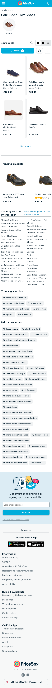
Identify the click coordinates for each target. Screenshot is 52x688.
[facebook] (28, 675)
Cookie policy (9, 613)
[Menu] (3, 3)
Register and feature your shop (17, 570)
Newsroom (7, 633)
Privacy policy (9, 608)
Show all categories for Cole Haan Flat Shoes (37, 213)
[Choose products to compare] (39, 51)
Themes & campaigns (13, 628)
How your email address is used (16, 520)
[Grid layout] (38, 42)
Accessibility (8, 584)
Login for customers (12, 575)
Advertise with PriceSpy (14, 566)
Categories (7, 646)
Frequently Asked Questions (16, 579)
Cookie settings (10, 617)
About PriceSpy (10, 557)
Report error (26, 146)
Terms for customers (12, 604)
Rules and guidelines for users (17, 595)
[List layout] (43, 42)
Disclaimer (7, 599)
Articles (6, 642)
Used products (9, 651)
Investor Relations (11, 637)
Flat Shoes (8, 10)
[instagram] (23, 675)
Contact (6, 561)
